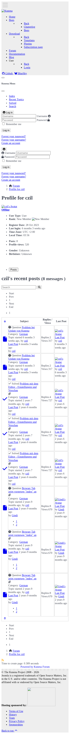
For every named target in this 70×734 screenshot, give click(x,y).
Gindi (15, 515)
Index (12, 96)
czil (26, 340)
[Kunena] (7, 10)
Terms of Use (16, 711)
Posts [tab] (13, 269)
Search (12, 106)
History (13, 714)
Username (42, 116)
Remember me (13, 124)
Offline (5, 209)
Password (42, 120)
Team (12, 718)
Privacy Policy (16, 721)
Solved (12, 103)
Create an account (10, 143)
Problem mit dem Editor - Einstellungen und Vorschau (23, 387)
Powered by (27, 666)
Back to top (7, 730)
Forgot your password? (13, 136)
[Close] (2, 91)
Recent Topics (16, 99)
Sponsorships (16, 724)
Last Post (13, 344)
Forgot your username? (13, 139)
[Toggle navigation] (2, 77)
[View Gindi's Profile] (61, 502)
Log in (6, 130)
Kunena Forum (42, 666)
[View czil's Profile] (9, 206)
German (23, 334)
